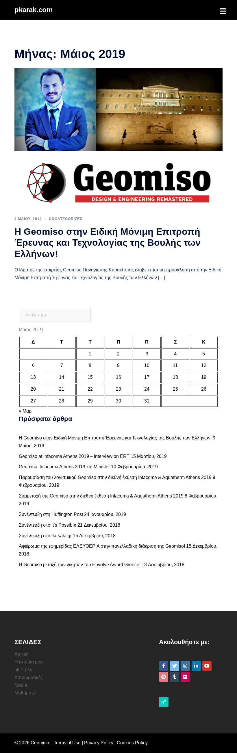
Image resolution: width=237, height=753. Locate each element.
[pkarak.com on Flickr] (185, 677)
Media (20, 685)
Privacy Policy (98, 742)
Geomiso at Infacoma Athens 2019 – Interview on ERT (74, 456)
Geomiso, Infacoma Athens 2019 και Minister (64, 466)
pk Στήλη (23, 669)
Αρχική (21, 654)
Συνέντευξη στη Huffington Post (51, 514)
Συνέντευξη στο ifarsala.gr (45, 535)
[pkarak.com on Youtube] (207, 666)
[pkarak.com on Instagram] (185, 666)
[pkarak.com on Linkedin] (196, 666)
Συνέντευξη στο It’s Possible (47, 525)
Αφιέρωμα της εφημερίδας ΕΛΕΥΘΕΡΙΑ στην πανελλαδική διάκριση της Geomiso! (102, 546)
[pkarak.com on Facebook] (163, 666)
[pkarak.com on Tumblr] (174, 677)
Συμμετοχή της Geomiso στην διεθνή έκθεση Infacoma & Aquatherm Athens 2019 (101, 495)
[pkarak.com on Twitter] (174, 666)
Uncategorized (66, 219)
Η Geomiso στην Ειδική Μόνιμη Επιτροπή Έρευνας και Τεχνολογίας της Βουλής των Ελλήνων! (107, 242)
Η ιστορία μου (28, 661)
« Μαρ (25, 411)
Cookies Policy (132, 742)
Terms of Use (67, 742)
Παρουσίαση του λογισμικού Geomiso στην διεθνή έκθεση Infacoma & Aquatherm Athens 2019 (115, 477)
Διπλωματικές (28, 677)
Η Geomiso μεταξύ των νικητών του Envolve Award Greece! (79, 564)
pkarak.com (33, 10)
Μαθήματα (25, 692)
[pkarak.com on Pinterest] (163, 677)
